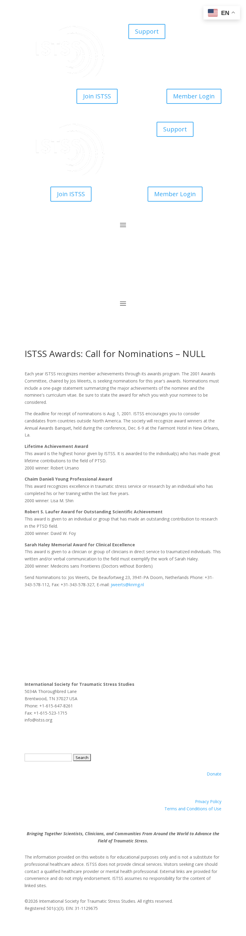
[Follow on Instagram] (65, 282)
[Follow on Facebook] (29, 282)
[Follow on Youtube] (77, 282)
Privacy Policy (208, 801)
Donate (214, 774)
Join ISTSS (97, 96)
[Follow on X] (41, 282)
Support (147, 31)
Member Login (194, 96)
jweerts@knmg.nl (127, 584)
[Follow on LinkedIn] (53, 282)
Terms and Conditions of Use (192, 809)
